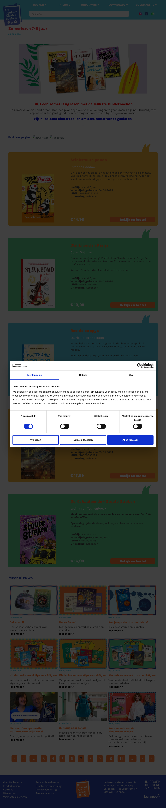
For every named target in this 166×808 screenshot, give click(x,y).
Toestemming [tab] (34, 375)
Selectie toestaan (83, 439)
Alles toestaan (130, 439)
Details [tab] (83, 375)
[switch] (64, 426)
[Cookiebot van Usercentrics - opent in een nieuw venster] (139, 365)
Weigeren (35, 439)
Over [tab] (131, 375)
